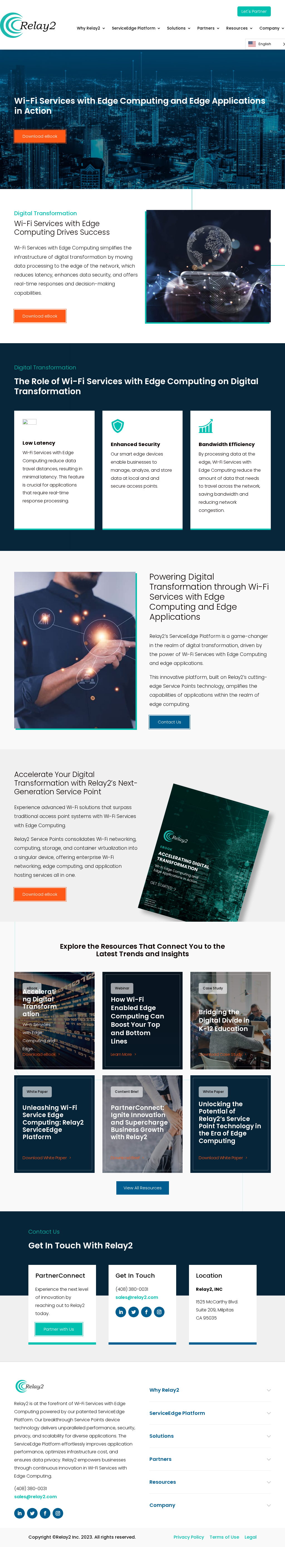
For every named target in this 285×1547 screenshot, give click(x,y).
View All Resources (143, 1188)
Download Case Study (220, 1054)
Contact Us (169, 722)
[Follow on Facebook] (146, 1312)
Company (269, 28)
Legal (251, 1537)
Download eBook (40, 136)
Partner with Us (59, 1329)
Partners (206, 28)
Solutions (176, 28)
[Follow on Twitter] (133, 1312)
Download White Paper (45, 1158)
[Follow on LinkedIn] (121, 1312)
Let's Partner (254, 11)
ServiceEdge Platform (133, 28)
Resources (237, 28)
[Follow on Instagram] (159, 1312)
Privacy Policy (189, 1537)
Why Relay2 (88, 28)
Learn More (121, 1054)
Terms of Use (224, 1537)
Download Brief (125, 1158)
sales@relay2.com (137, 1297)
